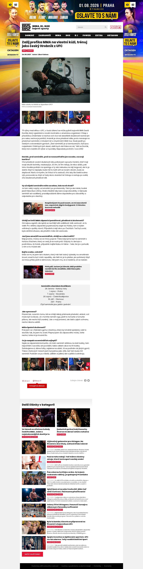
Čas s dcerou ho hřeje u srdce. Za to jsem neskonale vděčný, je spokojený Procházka (67, 473)
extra (58, 542)
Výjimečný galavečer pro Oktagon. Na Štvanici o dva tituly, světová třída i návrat (67, 442)
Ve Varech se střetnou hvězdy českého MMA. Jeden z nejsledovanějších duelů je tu (36, 431)
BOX (68, 35)
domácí (30, 50)
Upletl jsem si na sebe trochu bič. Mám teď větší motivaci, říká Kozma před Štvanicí (66, 490)
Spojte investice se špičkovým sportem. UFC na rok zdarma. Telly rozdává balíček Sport (67, 538)
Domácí (29, 35)
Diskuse (38, 381)
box (58, 434)
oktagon (25, 436)
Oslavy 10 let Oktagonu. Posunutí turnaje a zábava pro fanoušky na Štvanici (67, 505)
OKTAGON (112, 35)
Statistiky (97, 566)
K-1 (76, 35)
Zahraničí (45, 35)
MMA (58, 35)
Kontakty (107, 566)
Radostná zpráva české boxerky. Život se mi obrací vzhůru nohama (73, 430)
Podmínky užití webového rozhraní (45, 566)
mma (24, 50)
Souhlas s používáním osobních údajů (76, 566)
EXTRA (99, 35)
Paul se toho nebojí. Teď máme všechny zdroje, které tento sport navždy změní (65, 457)
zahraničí (50, 462)
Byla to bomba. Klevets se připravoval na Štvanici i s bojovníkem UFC (66, 522)
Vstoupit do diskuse (37, 386)
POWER (87, 35)
